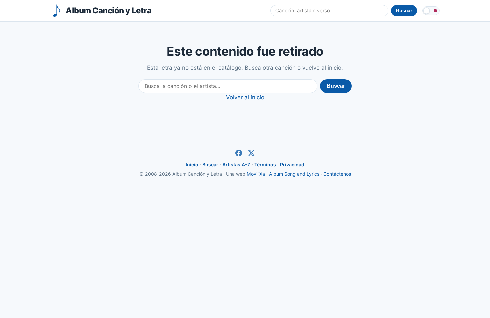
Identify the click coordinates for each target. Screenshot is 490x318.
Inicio (192, 164)
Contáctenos (337, 174)
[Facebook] (238, 153)
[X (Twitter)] (251, 153)
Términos (265, 164)
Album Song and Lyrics (294, 174)
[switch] (431, 10)
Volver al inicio (245, 97)
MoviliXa (256, 174)
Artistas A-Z (236, 164)
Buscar (336, 86)
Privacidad (292, 164)
